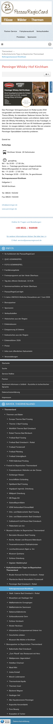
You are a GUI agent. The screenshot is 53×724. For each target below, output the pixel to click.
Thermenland (7, 51)
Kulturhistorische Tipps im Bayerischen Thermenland (23, 54)
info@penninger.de (9, 205)
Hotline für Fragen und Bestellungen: (27, 222)
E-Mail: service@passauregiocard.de (27, 240)
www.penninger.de (9, 209)
